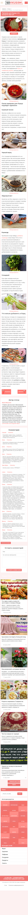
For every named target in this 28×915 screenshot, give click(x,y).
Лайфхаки (5, 854)
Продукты (14, 33)
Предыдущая (7, 391)
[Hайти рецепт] (26, 3)
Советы (4, 863)
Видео (4, 848)
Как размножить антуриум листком (13, 669)
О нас (5, 885)
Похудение (5, 857)
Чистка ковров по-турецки (10, 734)
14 (25, 742)
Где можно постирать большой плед (14, 637)
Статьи (9, 8)
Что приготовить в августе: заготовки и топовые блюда (11, 602)
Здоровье (5, 851)
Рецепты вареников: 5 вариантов (12, 701)
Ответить (10, 432)
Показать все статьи (15, 781)
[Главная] (14, 2)
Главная (4, 8)
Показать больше (6, 542)
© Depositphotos (14, 101)
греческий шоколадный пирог (11, 423)
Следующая (20, 391)
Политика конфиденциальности (16, 885)
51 (25, 777)
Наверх (14, 784)
